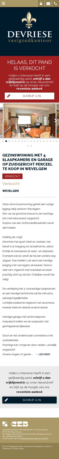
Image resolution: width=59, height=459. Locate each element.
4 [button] (12, 141)
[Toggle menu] (3, 3)
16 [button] (50, 141)
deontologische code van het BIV (34, 438)
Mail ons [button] (48, 3)
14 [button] (43, 141)
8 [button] (24, 141)
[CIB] (19, 424)
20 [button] (31, 145)
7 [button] (21, 141)
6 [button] (18, 141)
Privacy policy (18, 448)
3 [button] (9, 141)
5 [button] (15, 141)
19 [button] (28, 145)
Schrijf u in (32, 96)
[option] (29, 120)
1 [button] (2, 141)
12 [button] (37, 141)
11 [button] (34, 141)
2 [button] (6, 141)
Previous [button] (5, 120)
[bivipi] (4, 424)
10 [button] (31, 141)
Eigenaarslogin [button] (41, 3)
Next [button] (54, 120)
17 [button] (53, 141)
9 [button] (28, 141)
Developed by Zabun (42, 446)
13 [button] (40, 141)
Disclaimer (6, 448)
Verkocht (12, 176)
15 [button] (46, 141)
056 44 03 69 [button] (55, 3)
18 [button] (56, 141)
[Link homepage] (29, 27)
